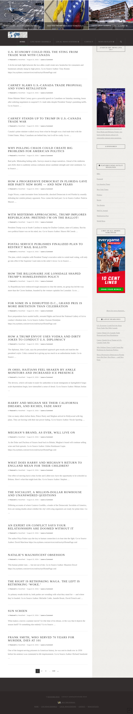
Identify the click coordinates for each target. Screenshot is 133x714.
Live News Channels (49, 706)
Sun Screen (17, 610)
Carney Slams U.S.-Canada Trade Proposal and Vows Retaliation (45, 87)
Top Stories (101, 205)
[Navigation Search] (121, 42)
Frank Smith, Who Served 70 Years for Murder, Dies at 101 (41, 639)
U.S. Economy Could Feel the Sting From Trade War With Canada (43, 53)
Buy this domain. (68, 702)
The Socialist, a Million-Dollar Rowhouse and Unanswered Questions (45, 493)
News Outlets (93, 706)
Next (127, 15)
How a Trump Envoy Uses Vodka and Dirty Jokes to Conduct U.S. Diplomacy (44, 338)
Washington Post (103, 216)
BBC (98, 174)
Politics (99, 195)
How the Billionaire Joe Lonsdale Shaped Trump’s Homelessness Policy (44, 275)
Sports (99, 200)
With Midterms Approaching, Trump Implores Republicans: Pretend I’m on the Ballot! (47, 216)
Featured (13, 59)
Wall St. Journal (102, 211)
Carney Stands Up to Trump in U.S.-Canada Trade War (44, 120)
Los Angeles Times (103, 184)
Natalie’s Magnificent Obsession (36, 554)
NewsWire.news (53, 697)
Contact (82, 706)
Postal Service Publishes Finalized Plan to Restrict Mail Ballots (45, 245)
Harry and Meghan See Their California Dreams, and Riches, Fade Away (43, 404)
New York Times (102, 189)
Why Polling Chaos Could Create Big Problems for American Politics (40, 149)
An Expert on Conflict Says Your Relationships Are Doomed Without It (41, 527)
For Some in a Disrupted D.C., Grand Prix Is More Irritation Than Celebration (45, 304)
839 (53, 671)
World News (101, 221)
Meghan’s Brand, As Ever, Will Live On (41, 432)
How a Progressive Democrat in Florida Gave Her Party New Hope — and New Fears (47, 183)
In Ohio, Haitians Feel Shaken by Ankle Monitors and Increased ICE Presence (42, 371)
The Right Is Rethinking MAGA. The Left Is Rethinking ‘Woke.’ (44, 583)
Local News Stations (68, 706)
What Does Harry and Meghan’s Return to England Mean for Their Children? (45, 464)
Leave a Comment (47, 59)
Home (36, 706)
